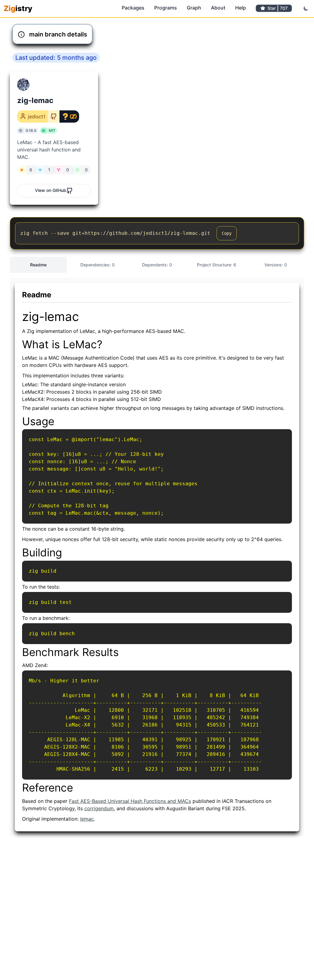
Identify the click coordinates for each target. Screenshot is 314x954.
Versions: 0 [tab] (275, 264)
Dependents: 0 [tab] (157, 264)
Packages (133, 8)
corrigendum (99, 808)
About (218, 8)
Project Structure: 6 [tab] (216, 264)
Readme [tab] (38, 264)
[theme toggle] (306, 8)
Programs (165, 8)
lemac (87, 819)
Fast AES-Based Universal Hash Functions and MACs (130, 801)
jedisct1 (36, 116)
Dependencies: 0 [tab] (97, 264)
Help (240, 8)
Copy (227, 233)
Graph (194, 8)
